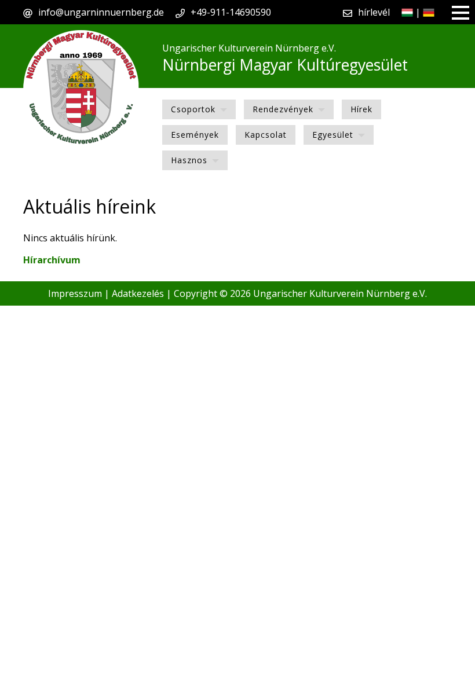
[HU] (407, 12)
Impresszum (75, 293)
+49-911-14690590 (231, 12)
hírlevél (374, 12)
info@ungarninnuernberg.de (101, 12)
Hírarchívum (52, 260)
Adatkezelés (138, 293)
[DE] (428, 12)
